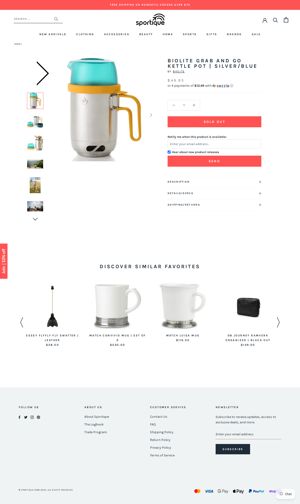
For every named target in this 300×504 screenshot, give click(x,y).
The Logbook (94, 424)
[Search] (275, 19)
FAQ (153, 424)
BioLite (179, 71)
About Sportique (96, 417)
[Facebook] (19, 417)
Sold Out (214, 122)
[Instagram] (32, 417)
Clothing (85, 34)
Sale (256, 34)
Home (168, 34)
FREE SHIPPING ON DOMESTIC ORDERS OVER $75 (150, 4)
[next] (150, 115)
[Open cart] (286, 20)
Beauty (146, 34)
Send (214, 161)
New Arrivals (53, 34)
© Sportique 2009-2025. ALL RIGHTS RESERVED (46, 490)
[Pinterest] (38, 417)
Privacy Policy (160, 448)
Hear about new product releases (195, 152)
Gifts (211, 34)
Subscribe (232, 449)
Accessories (116, 34)
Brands (234, 34)
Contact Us (158, 417)
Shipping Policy (161, 432)
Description (179, 181)
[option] (35, 101)
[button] (214, 86)
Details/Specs (180, 193)
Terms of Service (162, 455)
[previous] (58, 115)
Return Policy (160, 440)
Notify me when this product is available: (197, 137)
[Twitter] (25, 417)
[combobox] (34, 19)
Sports (190, 34)
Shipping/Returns (184, 204)
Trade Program (95, 432)
